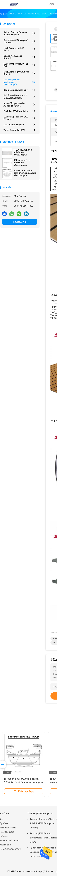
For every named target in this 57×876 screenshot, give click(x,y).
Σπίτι (2, 819)
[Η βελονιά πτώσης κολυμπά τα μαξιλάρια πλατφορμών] (7, 173)
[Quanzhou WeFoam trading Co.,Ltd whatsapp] (11, 213)
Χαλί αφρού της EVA (19, 124)
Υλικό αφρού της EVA (19, 130)
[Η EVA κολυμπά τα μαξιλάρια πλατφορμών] (7, 153)
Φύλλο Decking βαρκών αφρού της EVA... (19, 33)
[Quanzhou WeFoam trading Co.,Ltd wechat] (19, 213)
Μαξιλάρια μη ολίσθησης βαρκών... (19, 73)
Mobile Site (5, 844)
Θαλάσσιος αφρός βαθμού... (19, 57)
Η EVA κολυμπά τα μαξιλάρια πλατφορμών (23, 152)
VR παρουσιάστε (8, 827)
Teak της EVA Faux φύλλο (19, 111)
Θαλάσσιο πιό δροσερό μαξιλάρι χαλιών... (19, 96)
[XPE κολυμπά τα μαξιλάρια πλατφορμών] (7, 163)
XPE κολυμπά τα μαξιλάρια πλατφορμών (22, 162)
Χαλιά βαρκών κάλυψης (19, 90)
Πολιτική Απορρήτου (10, 849)
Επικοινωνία (19, 222)
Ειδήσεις (4, 836)
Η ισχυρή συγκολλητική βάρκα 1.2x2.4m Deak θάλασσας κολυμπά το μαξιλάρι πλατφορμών (23, 782)
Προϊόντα (4, 823)
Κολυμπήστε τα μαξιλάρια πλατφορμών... (19, 82)
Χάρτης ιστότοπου (9, 840)
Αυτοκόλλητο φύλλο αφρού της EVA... (19, 104)
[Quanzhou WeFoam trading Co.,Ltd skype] (26, 213)
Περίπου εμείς (7, 832)
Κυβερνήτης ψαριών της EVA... (19, 65)
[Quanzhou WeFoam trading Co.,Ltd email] (4, 213)
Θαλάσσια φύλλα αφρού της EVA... (19, 41)
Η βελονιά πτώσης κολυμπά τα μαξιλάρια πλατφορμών (25, 173)
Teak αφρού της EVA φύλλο (19, 49)
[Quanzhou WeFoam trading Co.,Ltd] (13, 4)
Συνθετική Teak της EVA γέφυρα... (19, 118)
